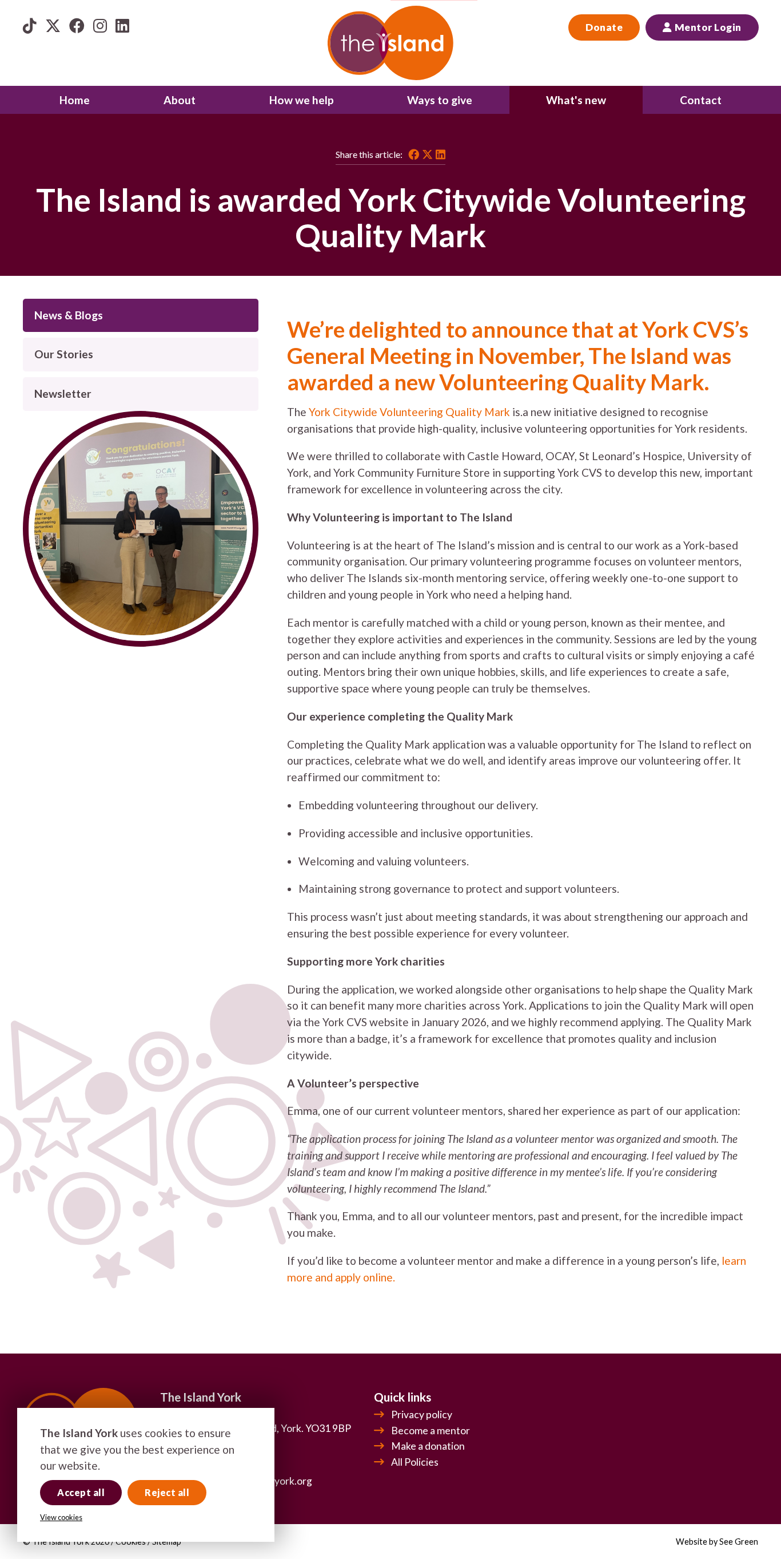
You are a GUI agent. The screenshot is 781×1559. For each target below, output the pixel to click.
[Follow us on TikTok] (30, 25)
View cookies (61, 1517)
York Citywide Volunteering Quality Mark (409, 411)
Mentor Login (707, 27)
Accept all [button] (81, 1492)
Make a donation (428, 1446)
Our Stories (63, 354)
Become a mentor (430, 1431)
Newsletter (62, 393)
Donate (604, 27)
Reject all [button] (167, 1492)
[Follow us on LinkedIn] (122, 25)
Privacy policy (421, 1414)
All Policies (415, 1462)
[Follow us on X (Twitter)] (53, 25)
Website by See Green (717, 1541)
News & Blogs (68, 315)
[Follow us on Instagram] (100, 25)
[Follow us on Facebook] (77, 25)
